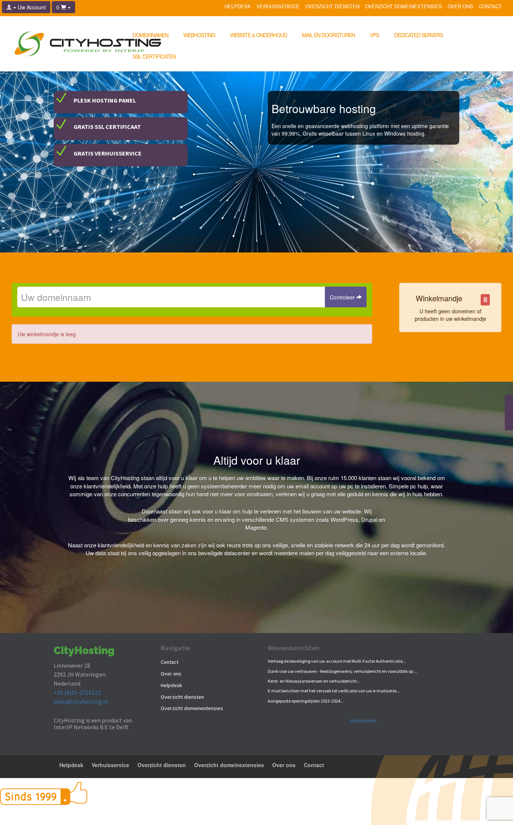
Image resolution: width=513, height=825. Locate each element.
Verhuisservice (278, 7)
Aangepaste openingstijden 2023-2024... (306, 701)
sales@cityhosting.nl (81, 701)
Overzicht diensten (332, 7)
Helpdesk (238, 7)
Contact (490, 7)
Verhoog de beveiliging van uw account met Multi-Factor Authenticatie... (337, 661)
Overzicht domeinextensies (403, 7)
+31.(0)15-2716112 (77, 692)
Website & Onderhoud (258, 35)
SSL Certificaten (154, 56)
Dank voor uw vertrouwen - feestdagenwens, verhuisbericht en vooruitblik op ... (342, 671)
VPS (374, 35)
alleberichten (363, 720)
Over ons (460, 7)
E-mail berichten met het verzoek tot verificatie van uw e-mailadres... (334, 691)
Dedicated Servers (418, 35)
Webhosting (199, 35)
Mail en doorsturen (328, 35)
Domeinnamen (150, 35)
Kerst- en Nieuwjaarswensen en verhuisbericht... (314, 681)
